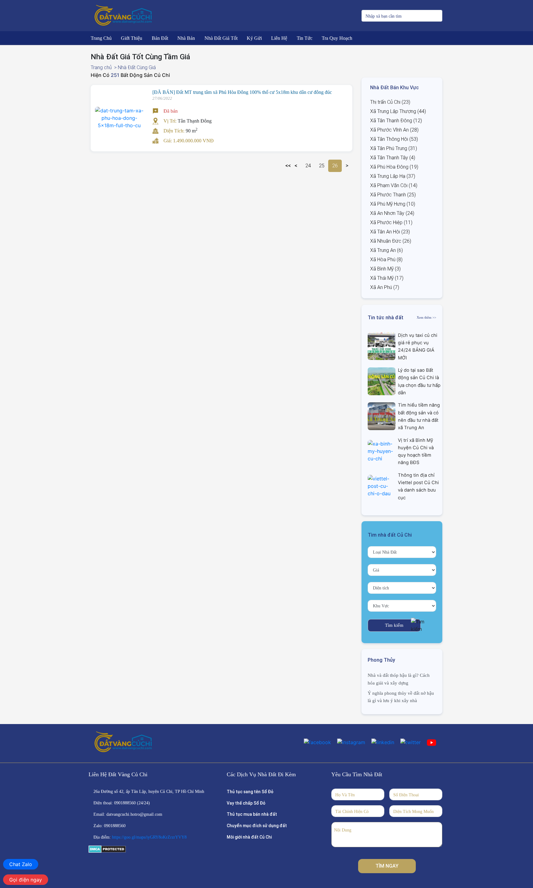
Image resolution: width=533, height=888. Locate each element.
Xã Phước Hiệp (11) (391, 222)
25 (321, 166)
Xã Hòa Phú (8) (386, 259)
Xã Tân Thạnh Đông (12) (396, 121)
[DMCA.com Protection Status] (107, 849)
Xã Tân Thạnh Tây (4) (392, 158)
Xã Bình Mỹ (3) (385, 269)
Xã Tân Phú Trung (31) (393, 148)
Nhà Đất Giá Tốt (221, 38)
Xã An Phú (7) (384, 287)
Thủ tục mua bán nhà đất (252, 814)
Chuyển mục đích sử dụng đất (257, 825)
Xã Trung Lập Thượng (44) (398, 111)
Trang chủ (101, 67)
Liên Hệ (279, 38)
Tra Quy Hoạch (337, 38)
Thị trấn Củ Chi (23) (390, 102)
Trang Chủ (101, 38)
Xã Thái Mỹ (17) (386, 278)
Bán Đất (160, 38)
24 (308, 166)
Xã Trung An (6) (386, 250)
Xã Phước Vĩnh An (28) (394, 130)
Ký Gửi (254, 38)
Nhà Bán (186, 38)
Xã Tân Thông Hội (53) (394, 139)
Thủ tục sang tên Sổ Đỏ (250, 791)
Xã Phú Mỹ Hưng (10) (392, 204)
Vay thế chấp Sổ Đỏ (246, 803)
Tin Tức (304, 38)
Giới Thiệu (131, 38)
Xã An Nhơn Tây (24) (392, 213)
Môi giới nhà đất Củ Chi (249, 837)
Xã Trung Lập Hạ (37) (392, 176)
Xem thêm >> (426, 317)
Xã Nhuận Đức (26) (390, 241)
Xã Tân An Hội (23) (390, 232)
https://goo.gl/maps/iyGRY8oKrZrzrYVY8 (149, 837)
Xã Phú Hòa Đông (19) (394, 167)
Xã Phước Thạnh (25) (393, 195)
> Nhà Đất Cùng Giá (135, 67)
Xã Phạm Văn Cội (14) (393, 185)
